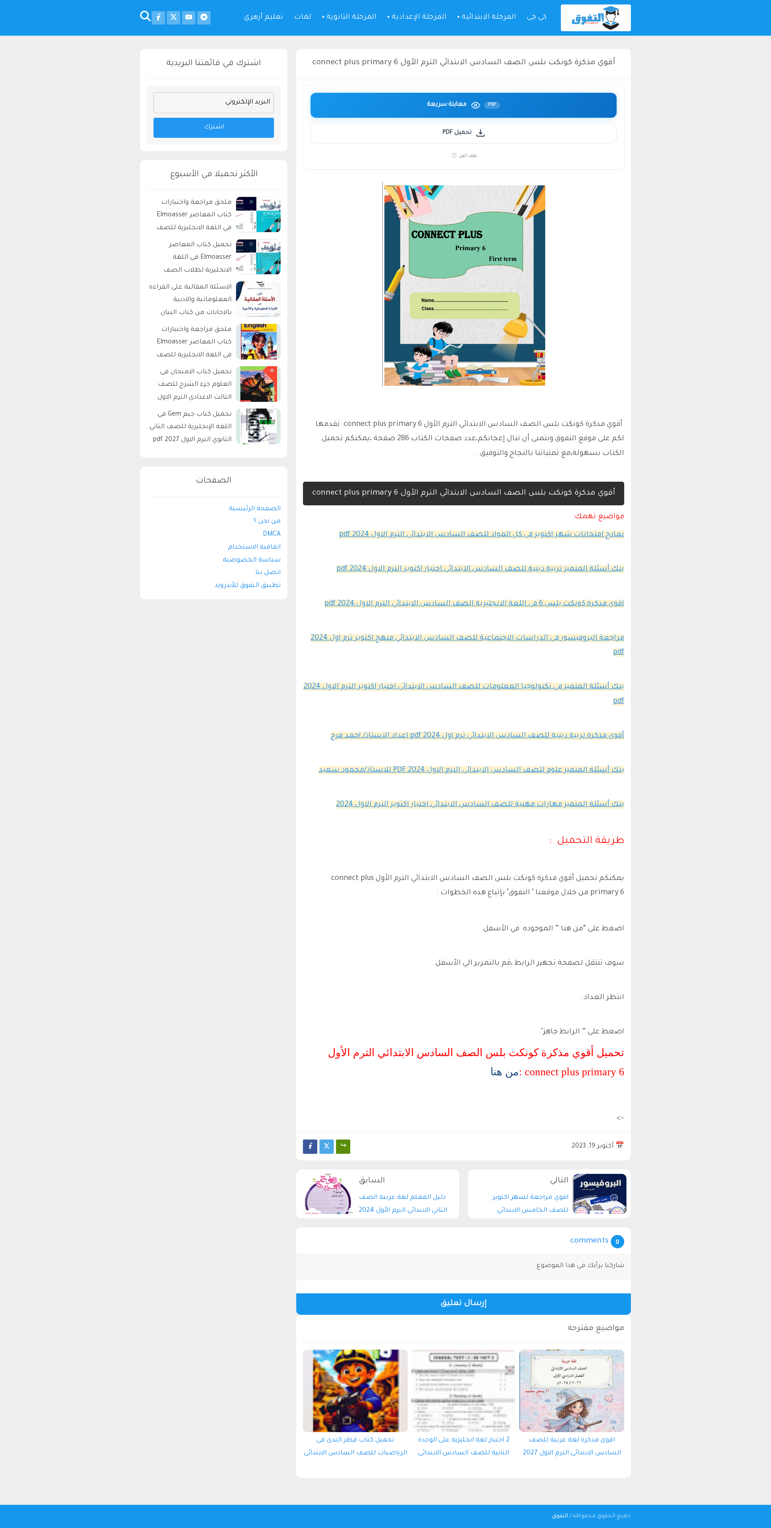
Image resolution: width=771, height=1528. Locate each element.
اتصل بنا (268, 573)
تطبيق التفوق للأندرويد (248, 586)
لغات (302, 17)
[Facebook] (310, 1147)
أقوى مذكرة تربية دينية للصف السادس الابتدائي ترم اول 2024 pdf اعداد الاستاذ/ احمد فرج (477, 736)
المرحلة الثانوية (352, 17)
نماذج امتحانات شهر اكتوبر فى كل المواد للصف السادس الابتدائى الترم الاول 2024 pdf (481, 535)
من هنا (504, 1072)
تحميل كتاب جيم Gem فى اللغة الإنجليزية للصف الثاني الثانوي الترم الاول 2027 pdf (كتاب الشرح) (190, 428)
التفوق (560, 1516)
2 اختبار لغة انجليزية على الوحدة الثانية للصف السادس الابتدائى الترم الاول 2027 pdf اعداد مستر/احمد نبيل (463, 1449)
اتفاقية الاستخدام (254, 547)
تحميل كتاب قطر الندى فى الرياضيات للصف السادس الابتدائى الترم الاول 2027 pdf (355, 1449)
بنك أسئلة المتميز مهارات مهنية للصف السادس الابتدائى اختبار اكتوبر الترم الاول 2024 (480, 805)
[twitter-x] (173, 18)
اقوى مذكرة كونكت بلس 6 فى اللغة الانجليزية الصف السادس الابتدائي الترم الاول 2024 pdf (474, 604)
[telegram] (204, 18)
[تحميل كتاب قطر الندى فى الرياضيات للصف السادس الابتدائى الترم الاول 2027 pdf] (355, 1391)
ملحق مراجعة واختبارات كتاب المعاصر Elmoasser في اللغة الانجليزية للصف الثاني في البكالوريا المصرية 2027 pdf (192, 217)
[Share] (343, 1147)
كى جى (537, 17)
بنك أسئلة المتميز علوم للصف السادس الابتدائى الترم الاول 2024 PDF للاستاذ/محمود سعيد (471, 770)
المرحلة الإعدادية (419, 17)
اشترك (214, 127)
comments (589, 1241)
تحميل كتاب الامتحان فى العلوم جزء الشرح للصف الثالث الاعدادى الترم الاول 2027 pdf (195, 386)
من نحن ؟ (267, 521)
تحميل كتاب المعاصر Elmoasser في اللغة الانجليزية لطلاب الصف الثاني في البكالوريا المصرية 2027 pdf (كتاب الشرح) (192, 259)
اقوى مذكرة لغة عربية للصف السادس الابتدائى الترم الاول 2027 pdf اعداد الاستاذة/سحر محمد (572, 1449)
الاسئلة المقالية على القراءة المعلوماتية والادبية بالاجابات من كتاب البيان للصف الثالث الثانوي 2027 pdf (190, 301)
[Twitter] (326, 1147)
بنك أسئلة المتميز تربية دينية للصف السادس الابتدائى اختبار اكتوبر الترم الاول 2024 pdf (480, 569)
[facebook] (158, 18)
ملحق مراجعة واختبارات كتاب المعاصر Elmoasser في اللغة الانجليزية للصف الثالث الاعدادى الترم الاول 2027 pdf (194, 344)
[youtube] (188, 18)
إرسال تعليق (463, 1304)
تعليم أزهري (263, 17)
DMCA (272, 534)
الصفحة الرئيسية (255, 509)
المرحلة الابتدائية (489, 17)
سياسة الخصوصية (252, 560)
